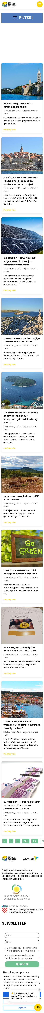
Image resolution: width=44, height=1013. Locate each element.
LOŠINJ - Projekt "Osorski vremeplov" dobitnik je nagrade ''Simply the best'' (21, 725)
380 (26, 841)
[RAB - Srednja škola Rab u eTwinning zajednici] (22, 81)
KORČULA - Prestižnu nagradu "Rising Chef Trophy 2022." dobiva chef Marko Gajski (20, 181)
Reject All (22, 1007)
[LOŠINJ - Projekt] (22, 699)
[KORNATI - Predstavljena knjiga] (22, 316)
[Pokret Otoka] (9, 4)
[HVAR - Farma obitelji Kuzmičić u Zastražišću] (22, 474)
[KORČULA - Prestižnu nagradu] (22, 155)
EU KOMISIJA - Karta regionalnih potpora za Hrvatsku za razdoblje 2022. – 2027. (21, 805)
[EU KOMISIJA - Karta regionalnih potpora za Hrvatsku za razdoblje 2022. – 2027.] (22, 779)
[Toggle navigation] (40, 4)
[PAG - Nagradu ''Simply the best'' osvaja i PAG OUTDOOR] (22, 625)
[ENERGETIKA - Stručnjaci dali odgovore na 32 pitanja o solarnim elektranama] (22, 235)
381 (34, 841)
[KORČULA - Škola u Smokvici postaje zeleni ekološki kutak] (22, 548)
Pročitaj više (9, 129)
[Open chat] (38, 1007)
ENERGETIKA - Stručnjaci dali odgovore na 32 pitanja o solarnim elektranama (19, 261)
